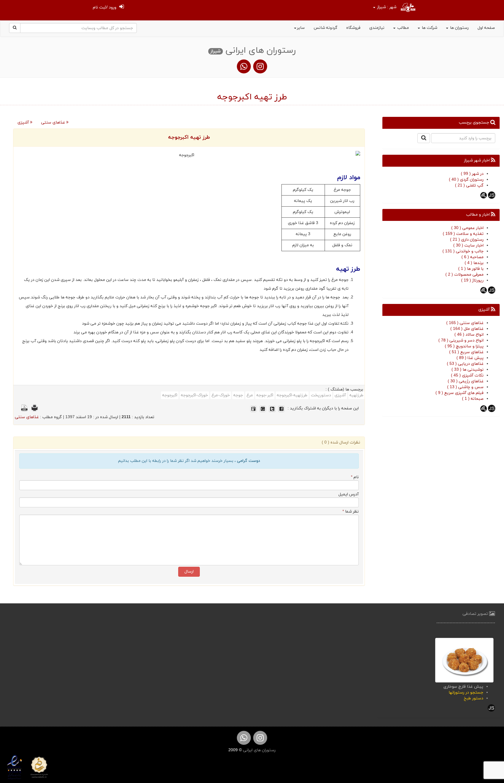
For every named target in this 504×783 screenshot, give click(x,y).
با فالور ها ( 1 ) (471, 269)
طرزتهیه (356, 395)
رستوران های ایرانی (259, 750)
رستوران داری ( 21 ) (467, 239)
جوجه (238, 395)
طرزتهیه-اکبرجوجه (292, 395)
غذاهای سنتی (53, 122)
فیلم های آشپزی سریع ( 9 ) (459, 393)
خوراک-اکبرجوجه (194, 395)
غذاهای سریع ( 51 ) (466, 352)
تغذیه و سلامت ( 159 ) (463, 234)
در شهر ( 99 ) (472, 174)
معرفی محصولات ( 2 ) (464, 274)
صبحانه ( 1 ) (473, 399)
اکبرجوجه (169, 395)
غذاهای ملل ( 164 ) (467, 329)
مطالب (402, 28)
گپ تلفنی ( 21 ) (469, 185)
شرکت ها (429, 28)
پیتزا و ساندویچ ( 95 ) (464, 346)
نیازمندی (376, 28)
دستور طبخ (473, 698)
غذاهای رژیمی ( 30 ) (466, 381)
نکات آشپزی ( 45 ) (467, 375)
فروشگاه (353, 28)
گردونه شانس (325, 28)
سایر (301, 28)
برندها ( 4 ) (474, 263)
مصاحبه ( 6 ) (472, 257)
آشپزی (24, 122)
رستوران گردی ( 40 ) (466, 179)
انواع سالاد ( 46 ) (469, 334)
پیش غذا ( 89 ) (470, 358)
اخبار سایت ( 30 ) (468, 245)
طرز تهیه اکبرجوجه (189, 137)
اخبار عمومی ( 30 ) (467, 228)
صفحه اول (486, 28)
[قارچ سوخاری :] (464, 660)
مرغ (249, 395)
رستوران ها (459, 28)
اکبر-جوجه (264, 395)
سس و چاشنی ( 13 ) (465, 387)
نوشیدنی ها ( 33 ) (468, 369)
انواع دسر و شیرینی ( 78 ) (461, 340)
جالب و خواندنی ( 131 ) (463, 251)
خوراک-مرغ (220, 395)
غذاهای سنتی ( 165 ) (465, 323)
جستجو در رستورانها (466, 692)
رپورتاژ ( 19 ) (472, 280)
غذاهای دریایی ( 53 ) (465, 364)
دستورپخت (321, 395)
